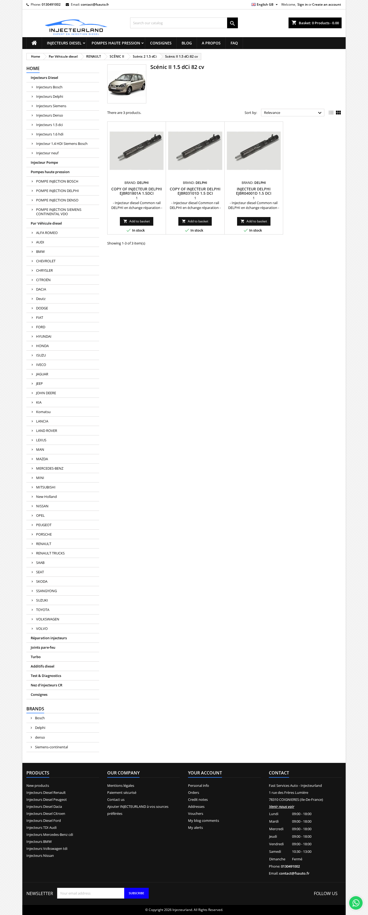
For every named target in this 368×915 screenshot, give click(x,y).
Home (33, 68)
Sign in (302, 4)
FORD (40, 326)
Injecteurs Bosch (49, 87)
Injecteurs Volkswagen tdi (46, 848)
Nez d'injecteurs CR (46, 685)
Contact (279, 773)
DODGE (42, 308)
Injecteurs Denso (49, 115)
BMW (40, 251)
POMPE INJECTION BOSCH (57, 181)
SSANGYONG (46, 590)
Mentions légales (120, 785)
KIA (38, 402)
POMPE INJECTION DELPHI (57, 190)
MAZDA (42, 458)
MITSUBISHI (45, 487)
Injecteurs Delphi (49, 96)
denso (39, 737)
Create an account (326, 4)
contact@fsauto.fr (95, 4)
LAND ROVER (46, 430)
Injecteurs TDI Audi (41, 827)
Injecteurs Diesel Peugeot (46, 799)
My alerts (195, 827)
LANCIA (42, 421)
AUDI (40, 242)
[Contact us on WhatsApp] (356, 903)
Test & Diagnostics (46, 675)
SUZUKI (42, 600)
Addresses (196, 806)
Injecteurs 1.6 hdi (49, 134)
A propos (211, 43)
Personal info (198, 785)
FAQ (234, 43)
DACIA (41, 289)
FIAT (39, 317)
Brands (35, 709)
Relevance (293, 113)
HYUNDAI (43, 336)
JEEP (39, 383)
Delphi (39, 727)
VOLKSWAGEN (47, 619)
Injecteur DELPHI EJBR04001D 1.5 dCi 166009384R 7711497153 (253, 193)
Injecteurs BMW (39, 841)
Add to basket (136, 221)
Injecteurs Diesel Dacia (44, 806)
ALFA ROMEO (47, 232)
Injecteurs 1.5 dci (49, 124)
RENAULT (43, 543)
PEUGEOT (43, 524)
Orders (193, 792)
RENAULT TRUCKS (50, 553)
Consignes (161, 43)
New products (37, 785)
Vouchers (195, 813)
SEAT (40, 572)
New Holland (46, 496)
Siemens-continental (51, 747)
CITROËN (43, 279)
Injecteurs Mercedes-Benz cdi (49, 834)
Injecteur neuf (47, 153)
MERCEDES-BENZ (49, 468)
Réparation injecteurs (49, 637)
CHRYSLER (44, 270)
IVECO (41, 364)
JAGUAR (42, 374)
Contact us (115, 799)
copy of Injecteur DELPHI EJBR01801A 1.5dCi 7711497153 (136, 193)
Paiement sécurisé (121, 792)
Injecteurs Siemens (51, 105)
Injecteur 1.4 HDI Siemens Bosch (62, 143)
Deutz (41, 298)
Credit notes (198, 799)
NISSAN (42, 506)
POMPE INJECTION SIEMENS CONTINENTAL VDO (58, 211)
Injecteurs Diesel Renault (46, 792)
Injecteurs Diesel (64, 43)
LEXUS (41, 440)
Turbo (36, 656)
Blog (187, 43)
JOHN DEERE (46, 392)
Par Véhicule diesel (46, 223)
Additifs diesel (42, 666)
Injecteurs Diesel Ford (43, 820)
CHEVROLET (45, 261)
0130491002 (51, 4)
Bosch (39, 717)
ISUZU (41, 355)
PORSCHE (44, 534)
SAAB (40, 562)
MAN (40, 449)
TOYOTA (42, 609)
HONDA (42, 345)
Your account (205, 773)
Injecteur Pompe (44, 162)
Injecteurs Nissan (40, 855)
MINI (40, 477)
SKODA (41, 581)
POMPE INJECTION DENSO (57, 200)
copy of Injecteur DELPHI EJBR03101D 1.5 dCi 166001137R (195, 193)
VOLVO (42, 628)
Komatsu (43, 411)
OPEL (40, 515)
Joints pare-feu (43, 647)
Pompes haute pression (116, 43)
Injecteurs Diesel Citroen (45, 813)
